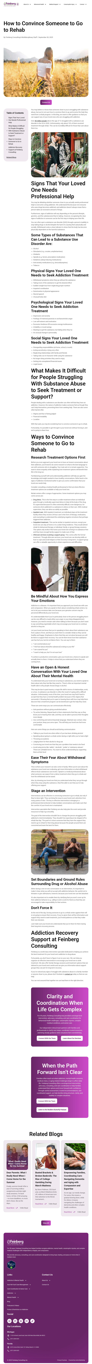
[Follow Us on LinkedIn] (21, 1321)
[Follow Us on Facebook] (9, 1321)
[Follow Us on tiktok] (32, 1321)
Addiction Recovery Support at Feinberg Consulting (15, 149)
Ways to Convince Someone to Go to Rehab (14, 141)
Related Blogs (11, 157)
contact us (68, 974)
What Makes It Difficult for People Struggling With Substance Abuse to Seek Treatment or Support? (16, 131)
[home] (11, 4)
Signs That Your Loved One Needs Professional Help (17, 120)
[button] (27, 4)
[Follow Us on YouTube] (26, 1321)
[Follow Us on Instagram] (15, 1321)
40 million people (41, 121)
